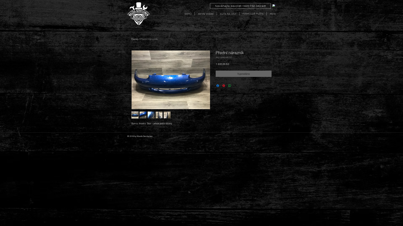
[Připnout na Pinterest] (224, 86)
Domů (134, 39)
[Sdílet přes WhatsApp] (230, 86)
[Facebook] (273, 5)
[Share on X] (236, 86)
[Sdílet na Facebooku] (218, 86)
